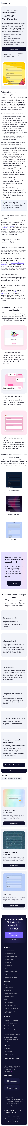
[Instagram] (8, 1062)
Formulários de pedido (10, 1032)
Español (15, 1093)
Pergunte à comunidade (11, 1008)
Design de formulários (10, 993)
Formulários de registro (11, 1029)
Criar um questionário (10, 956)
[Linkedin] (5, 1062)
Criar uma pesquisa (9, 953)
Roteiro (6, 974)
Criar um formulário (10, 951)
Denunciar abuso (9, 1054)
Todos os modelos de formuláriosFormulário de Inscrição (11, 1039)
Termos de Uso (9, 1119)
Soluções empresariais (10, 971)
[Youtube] (15, 1062)
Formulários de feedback (11, 1026)
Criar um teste (8, 962)
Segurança (7, 999)
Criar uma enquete (9, 959)
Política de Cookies (14, 1122)
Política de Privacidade (13, 1116)
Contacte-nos (8, 1051)
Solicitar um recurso (10, 1005)
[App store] (12, 1081)
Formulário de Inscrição (11, 1020)
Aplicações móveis (9, 996)
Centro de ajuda (8, 987)
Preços (6, 968)
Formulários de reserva (11, 1023)
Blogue (6, 985)
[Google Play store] (12, 1088)
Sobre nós (7, 1048)
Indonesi (15, 1096)
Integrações (7, 990)
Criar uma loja (8, 965)
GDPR (18, 1119)
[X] (12, 1062)
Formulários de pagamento (12, 1034)
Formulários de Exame (14, 778)
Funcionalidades (8, 1002)
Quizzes (4, 778)
